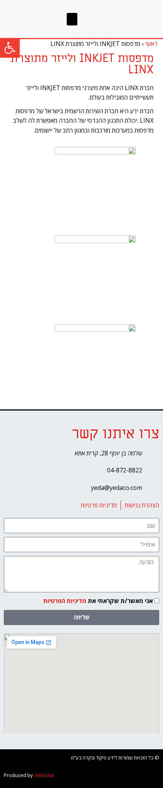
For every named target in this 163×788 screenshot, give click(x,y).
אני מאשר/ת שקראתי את (98, 601)
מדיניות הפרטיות (64, 601)
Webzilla (44, 775)
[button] (72, 19)
